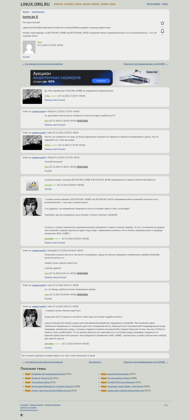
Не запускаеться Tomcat (118, 378)
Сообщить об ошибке (28, 407)
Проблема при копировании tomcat (48, 374)
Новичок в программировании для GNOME (144, 64)
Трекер (104, 4)
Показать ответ (51, 100)
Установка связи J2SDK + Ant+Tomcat (125, 386)
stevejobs (49, 239)
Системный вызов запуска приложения (44, 64)
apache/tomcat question (118, 374)
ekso (39, 42)
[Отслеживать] (162, 31)
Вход (165, 4)
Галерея (68, 4)
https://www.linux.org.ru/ (29, 410)
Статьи (78, 4)
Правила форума (36, 405)
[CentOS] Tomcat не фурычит (121, 382)
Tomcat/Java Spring (40, 382)
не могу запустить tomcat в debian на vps (50, 390)
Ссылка (26, 57)
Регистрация (153, 4)
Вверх (166, 405)
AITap (47, 96)
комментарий (38, 111)
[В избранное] (162, 23)
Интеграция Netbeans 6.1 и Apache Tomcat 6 (52, 386)
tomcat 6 (30, 16)
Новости (58, 4)
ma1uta (48, 185)
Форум (86, 4)
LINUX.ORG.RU (35, 4)
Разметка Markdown (52, 405)
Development (38, 12)
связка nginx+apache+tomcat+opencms (125, 390)
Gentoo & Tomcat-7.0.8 (41, 378)
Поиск (112, 4)
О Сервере (24, 405)
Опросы (95, 4)
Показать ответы (51, 277)
